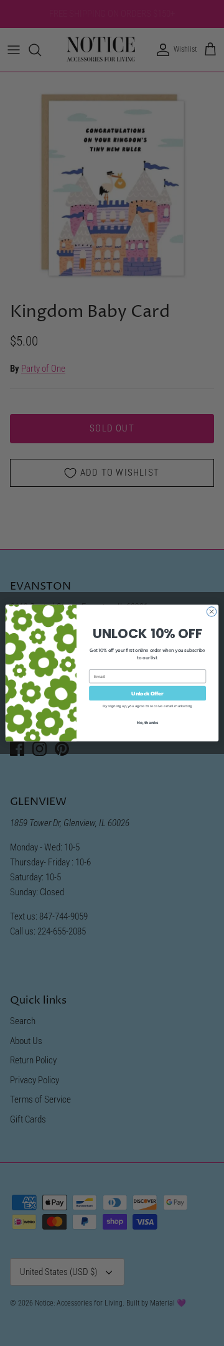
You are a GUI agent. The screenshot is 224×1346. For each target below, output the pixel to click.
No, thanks (148, 722)
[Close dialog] (211, 611)
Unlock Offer (147, 693)
